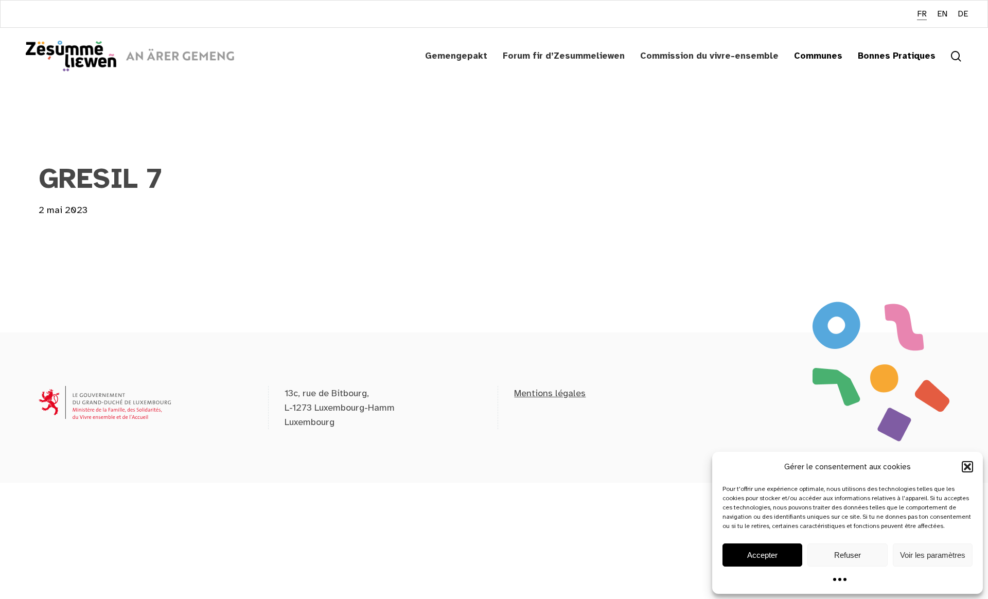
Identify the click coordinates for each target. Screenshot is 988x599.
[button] (967, 467)
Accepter (762, 555)
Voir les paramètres (932, 555)
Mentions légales (550, 393)
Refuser (847, 555)
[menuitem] (922, 14)
